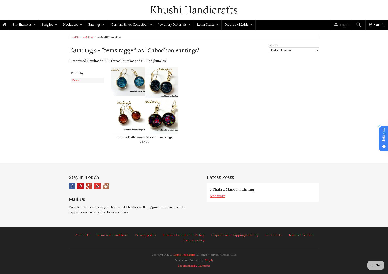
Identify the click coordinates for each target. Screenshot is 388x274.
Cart (379, 25)
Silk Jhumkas (22, 25)
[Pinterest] (80, 186)
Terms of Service (300, 235)
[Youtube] (97, 186)
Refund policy (194, 240)
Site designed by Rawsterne (194, 265)
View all (76, 80)
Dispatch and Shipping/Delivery (234, 235)
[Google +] (89, 186)
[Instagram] (106, 186)
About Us (82, 235)
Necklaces (70, 25)
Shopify (208, 260)
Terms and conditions (112, 235)
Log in (344, 25)
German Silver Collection (129, 25)
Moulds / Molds (236, 25)
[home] (4, 25)
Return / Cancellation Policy (183, 235)
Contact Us (273, 235)
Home (75, 37)
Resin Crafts (205, 25)
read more (217, 196)
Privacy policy (145, 235)
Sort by (273, 45)
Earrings (94, 25)
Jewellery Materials (172, 25)
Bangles (47, 25)
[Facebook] (72, 186)
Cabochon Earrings (109, 37)
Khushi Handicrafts (194, 10)
